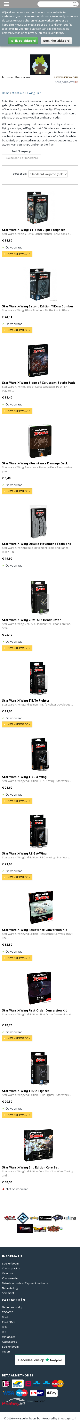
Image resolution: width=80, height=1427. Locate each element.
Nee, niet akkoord (56, 41)
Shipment (8, 1293)
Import (6, 1351)
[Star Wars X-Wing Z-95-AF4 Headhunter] (40, 598)
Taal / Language (22, 151)
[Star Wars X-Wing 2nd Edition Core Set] (38, 1145)
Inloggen (8, 77)
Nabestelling (10, 1288)
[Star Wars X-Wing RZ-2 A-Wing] (38, 831)
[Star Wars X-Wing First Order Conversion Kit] (38, 988)
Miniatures (18, 93)
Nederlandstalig (12, 1307)
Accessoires (9, 1341)
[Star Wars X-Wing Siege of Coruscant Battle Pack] (38, 360)
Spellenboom (10, 1263)
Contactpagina (11, 1268)
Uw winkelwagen (66, 77)
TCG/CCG (8, 1312)
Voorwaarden (10, 1278)
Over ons (8, 1273)
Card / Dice (9, 1322)
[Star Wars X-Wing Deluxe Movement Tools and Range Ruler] (38, 522)
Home (5, 93)
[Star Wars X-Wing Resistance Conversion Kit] (40, 908)
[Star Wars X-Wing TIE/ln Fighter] (40, 1069)
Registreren (22, 77)
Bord (5, 1317)
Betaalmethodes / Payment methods (25, 1283)
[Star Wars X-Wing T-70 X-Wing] (40, 755)
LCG (4, 1327)
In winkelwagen (18, 253)
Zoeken (74, 4)
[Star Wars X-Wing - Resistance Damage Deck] (40, 441)
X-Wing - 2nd (34, 93)
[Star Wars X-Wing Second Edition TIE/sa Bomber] (40, 284)
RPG (4, 1332)
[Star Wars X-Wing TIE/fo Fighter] (38, 678)
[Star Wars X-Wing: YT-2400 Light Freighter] (38, 208)
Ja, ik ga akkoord (23, 41)
